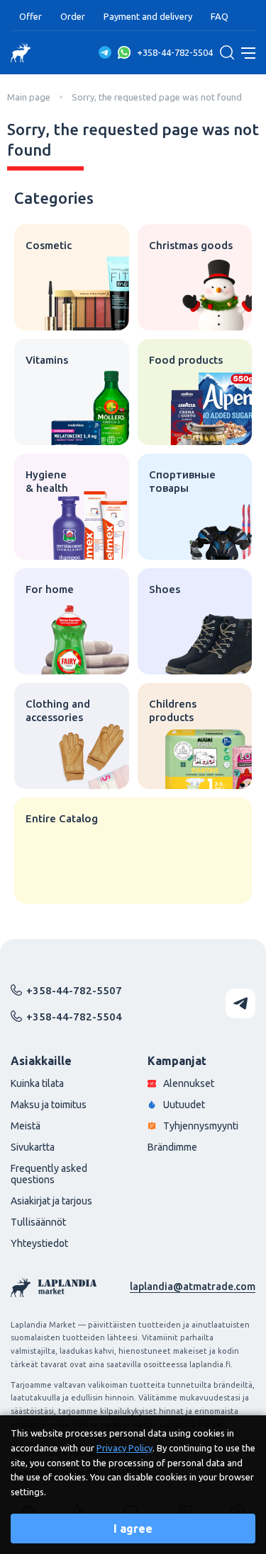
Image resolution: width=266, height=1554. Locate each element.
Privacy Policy (124, 1448)
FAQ (219, 16)
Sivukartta (33, 1147)
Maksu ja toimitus (49, 1104)
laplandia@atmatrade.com (192, 1286)
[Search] (227, 52)
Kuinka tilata (37, 1083)
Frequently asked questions (49, 1174)
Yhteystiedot (39, 1243)
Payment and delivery (148, 16)
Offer (30, 16)
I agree (133, 1528)
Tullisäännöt (38, 1222)
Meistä (25, 1126)
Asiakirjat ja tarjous (51, 1201)
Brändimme (172, 1147)
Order (72, 16)
